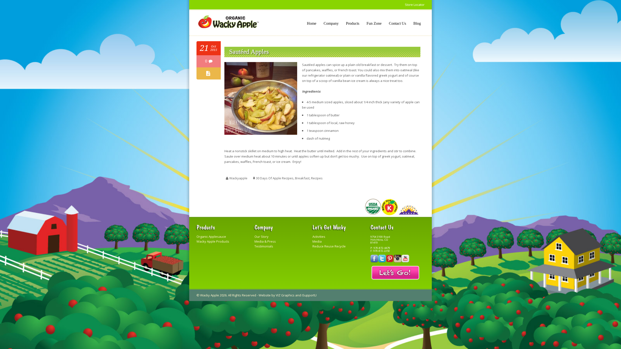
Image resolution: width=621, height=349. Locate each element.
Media (317, 241)
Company (331, 23)
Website (265, 295)
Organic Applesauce (211, 236)
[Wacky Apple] (228, 22)
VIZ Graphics (285, 295)
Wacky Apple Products (212, 241)
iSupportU (309, 295)
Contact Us (397, 23)
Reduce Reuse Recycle (329, 246)
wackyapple (238, 178)
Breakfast (302, 178)
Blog (417, 23)
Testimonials (263, 246)
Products (352, 23)
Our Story (261, 236)
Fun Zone (374, 23)
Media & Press (265, 241)
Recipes (317, 178)
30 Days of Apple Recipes (275, 178)
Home (311, 23)
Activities (318, 236)
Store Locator (415, 4)
